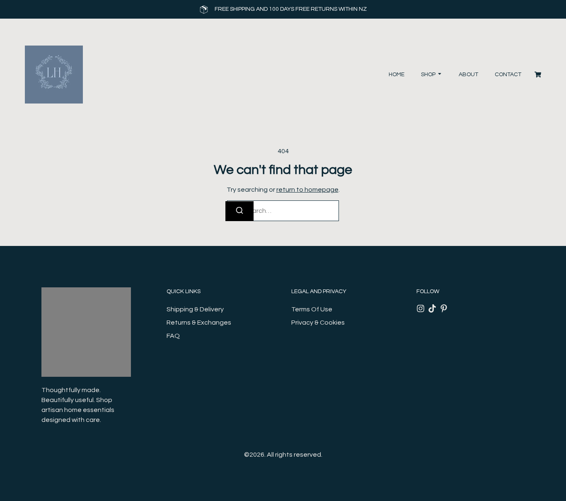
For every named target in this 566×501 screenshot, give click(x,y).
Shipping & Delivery (195, 309)
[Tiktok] (432, 308)
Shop (428, 74)
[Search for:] (283, 210)
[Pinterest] (444, 308)
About (468, 74)
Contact (508, 74)
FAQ (173, 335)
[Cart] (538, 74)
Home (396, 74)
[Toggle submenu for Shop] (438, 74)
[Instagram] (420, 308)
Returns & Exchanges (199, 322)
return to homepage (307, 189)
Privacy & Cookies (318, 322)
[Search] (239, 211)
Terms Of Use (311, 309)
